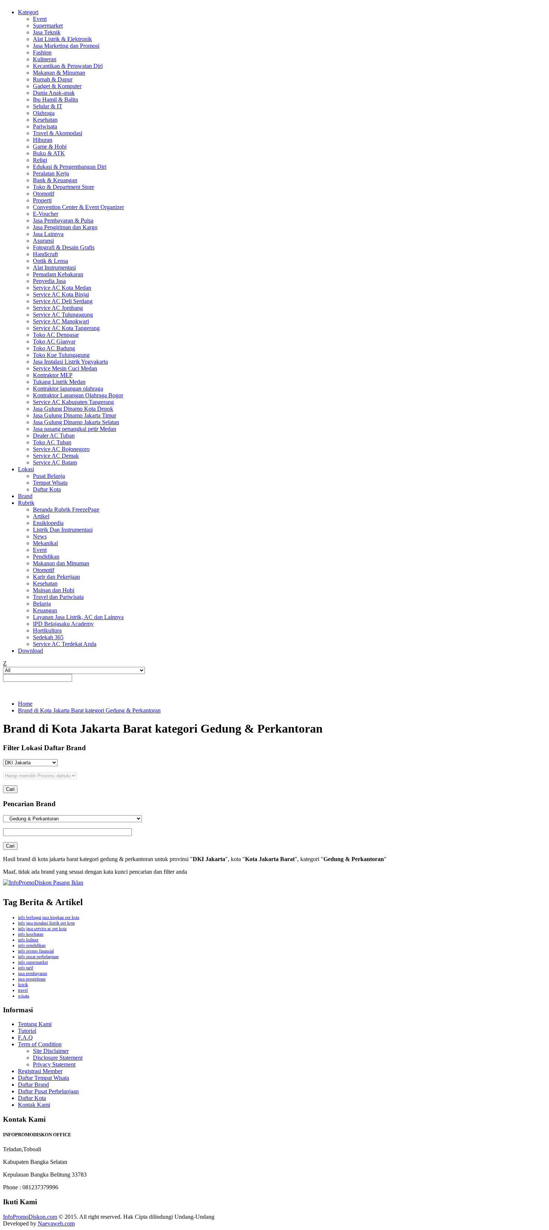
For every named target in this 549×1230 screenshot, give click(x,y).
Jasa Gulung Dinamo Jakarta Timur (74, 415)
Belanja (42, 603)
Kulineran (44, 59)
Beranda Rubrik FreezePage (66, 509)
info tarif (25, 967)
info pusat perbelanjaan (38, 956)
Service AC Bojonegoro (61, 449)
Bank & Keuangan (55, 180)
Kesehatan (45, 120)
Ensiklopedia (48, 523)
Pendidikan (46, 556)
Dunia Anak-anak (54, 93)
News (40, 536)
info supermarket (33, 962)
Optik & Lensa (50, 261)
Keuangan (45, 610)
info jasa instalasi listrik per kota (46, 923)
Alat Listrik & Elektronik (62, 39)
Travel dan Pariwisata (58, 597)
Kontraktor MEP (52, 375)
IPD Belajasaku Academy (63, 624)
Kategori (28, 12)
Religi (40, 160)
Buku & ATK (49, 153)
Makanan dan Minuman (61, 563)
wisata (23, 995)
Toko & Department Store (63, 187)
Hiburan (42, 140)
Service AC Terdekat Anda (64, 644)
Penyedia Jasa (49, 281)
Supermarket (48, 25)
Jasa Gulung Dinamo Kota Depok (73, 409)
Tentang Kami (35, 1024)
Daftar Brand (33, 1084)
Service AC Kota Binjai (61, 294)
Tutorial (27, 1031)
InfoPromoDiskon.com (30, 1217)
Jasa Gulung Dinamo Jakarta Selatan (76, 422)
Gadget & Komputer (57, 86)
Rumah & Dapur (52, 79)
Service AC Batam (55, 462)
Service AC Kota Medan (62, 288)
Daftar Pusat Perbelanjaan (48, 1091)
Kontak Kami (34, 1105)
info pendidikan (32, 945)
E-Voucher (45, 214)
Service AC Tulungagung (63, 314)
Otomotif (43, 193)
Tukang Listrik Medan (59, 382)
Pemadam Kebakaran (58, 274)
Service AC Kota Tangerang (66, 328)
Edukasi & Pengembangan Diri (69, 167)
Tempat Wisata (50, 482)
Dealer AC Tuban (54, 435)
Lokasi (26, 469)
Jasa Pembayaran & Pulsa (63, 220)
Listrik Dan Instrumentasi (63, 530)
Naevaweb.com (56, 1223)
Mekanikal (45, 543)
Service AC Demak (56, 456)
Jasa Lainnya (48, 234)
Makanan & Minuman (59, 72)
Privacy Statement (54, 1064)
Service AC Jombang (58, 308)
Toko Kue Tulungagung (61, 355)
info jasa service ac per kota (42, 928)
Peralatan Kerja (51, 173)
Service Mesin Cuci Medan (65, 368)
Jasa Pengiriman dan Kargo (65, 227)
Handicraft (45, 254)
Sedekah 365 (48, 637)
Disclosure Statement (58, 1057)
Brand (25, 496)
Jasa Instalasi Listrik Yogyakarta (70, 361)
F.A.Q (25, 1037)
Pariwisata (45, 126)
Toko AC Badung (54, 348)
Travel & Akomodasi (57, 133)
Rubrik (26, 503)
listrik (23, 984)
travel (23, 990)
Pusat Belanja (49, 476)
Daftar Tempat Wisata (43, 1078)
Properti (42, 200)
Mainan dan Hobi (53, 590)
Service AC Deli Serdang (63, 301)
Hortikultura (47, 630)
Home (25, 704)
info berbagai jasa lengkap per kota (48, 917)
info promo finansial (36, 951)
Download (30, 650)
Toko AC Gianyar (54, 341)
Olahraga (44, 113)
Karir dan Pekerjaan (56, 577)
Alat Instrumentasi (54, 267)
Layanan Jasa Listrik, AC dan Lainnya (78, 617)
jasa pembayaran (32, 973)
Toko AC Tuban (52, 442)
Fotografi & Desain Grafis (63, 247)
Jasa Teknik (47, 32)
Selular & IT (47, 106)
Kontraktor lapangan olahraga (68, 388)
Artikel (41, 516)
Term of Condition (40, 1044)
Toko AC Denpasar (56, 335)
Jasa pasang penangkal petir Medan (74, 429)
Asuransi (43, 240)
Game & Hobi (49, 146)
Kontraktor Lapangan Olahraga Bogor (78, 395)
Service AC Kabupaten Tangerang (73, 402)
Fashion (42, 52)
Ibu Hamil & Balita (55, 99)
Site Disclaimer (51, 1051)
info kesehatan (30, 934)
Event (40, 19)
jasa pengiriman (32, 979)
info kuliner (28, 939)
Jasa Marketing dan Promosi (66, 46)
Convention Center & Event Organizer (78, 207)
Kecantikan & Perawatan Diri (68, 66)
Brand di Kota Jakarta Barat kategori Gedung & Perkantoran (89, 710)
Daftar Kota (47, 489)
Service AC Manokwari (61, 321)
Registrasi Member (40, 1071)
